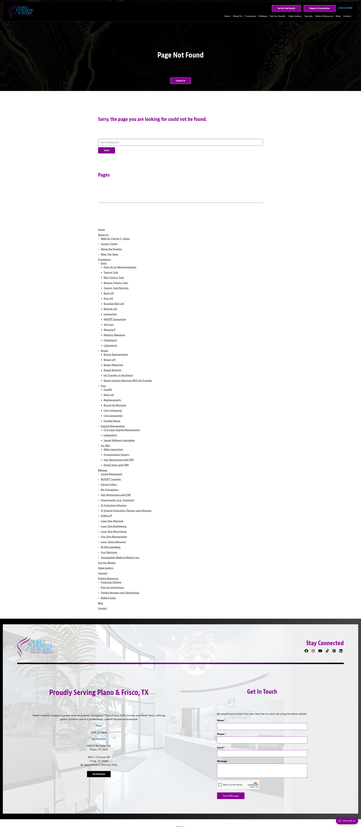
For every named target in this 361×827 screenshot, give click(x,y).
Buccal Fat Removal (115, 405)
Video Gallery (295, 16)
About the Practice (111, 249)
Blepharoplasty (112, 400)
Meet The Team (109, 254)
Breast (104, 350)
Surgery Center (109, 243)
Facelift (108, 389)
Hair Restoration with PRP (119, 459)
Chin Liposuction (113, 415)
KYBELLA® (106, 515)
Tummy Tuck (111, 272)
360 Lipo (109, 324)
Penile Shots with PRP (116, 465)
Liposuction (110, 314)
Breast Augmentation (116, 354)
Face (103, 385)
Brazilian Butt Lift (114, 303)
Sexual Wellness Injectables (119, 440)
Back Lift (109, 293)
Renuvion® (109, 329)
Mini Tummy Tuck (114, 277)
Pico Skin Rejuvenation (114, 536)
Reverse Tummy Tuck (116, 282)
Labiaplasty (110, 345)
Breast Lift (110, 359)
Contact (347, 16)
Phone (221, 734)
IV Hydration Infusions (113, 505)
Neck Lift (109, 394)
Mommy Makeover (114, 335)
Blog (338, 16)
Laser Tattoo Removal (113, 542)
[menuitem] (227, 16)
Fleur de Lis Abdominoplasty (120, 267)
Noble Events (108, 598)
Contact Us (180, 80)
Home (227, 16)
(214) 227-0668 (99, 732)
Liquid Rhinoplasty (111, 474)
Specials (308, 16)
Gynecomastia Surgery (116, 454)
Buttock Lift (110, 308)
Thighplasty (110, 340)
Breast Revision (112, 370)
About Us (237, 16)
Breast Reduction (113, 364)
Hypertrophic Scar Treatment (117, 500)
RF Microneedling (111, 547)
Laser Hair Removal (112, 521)
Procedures (250, 16)
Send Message (231, 795)
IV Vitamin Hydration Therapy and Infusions (126, 510)
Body (104, 263)
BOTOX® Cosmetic (111, 479)
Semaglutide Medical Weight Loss (120, 557)
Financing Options (111, 582)
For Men (105, 445)
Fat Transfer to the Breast (118, 375)
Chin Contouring (113, 410)
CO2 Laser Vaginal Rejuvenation (122, 430)
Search (106, 150)
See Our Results (277, 16)
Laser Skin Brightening (113, 526)
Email (221, 747)
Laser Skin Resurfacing (114, 531)
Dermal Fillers (109, 484)
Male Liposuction (113, 449)
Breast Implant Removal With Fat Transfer (128, 380)
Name (221, 720)
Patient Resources (324, 16)
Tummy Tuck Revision (116, 288)
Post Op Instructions (112, 587)
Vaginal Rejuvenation (113, 426)
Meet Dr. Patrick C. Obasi (115, 238)
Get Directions (99, 774)
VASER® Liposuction (115, 319)
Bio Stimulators (110, 489)
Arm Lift (108, 298)
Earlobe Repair (112, 420)
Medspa (263, 16)
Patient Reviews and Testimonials (120, 592)
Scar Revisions (109, 552)
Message (222, 761)
